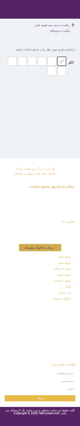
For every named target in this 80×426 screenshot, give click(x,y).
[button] (69, 13)
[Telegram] (29, 307)
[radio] (61, 61)
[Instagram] (49, 307)
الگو (71, 62)
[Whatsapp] (39, 307)
